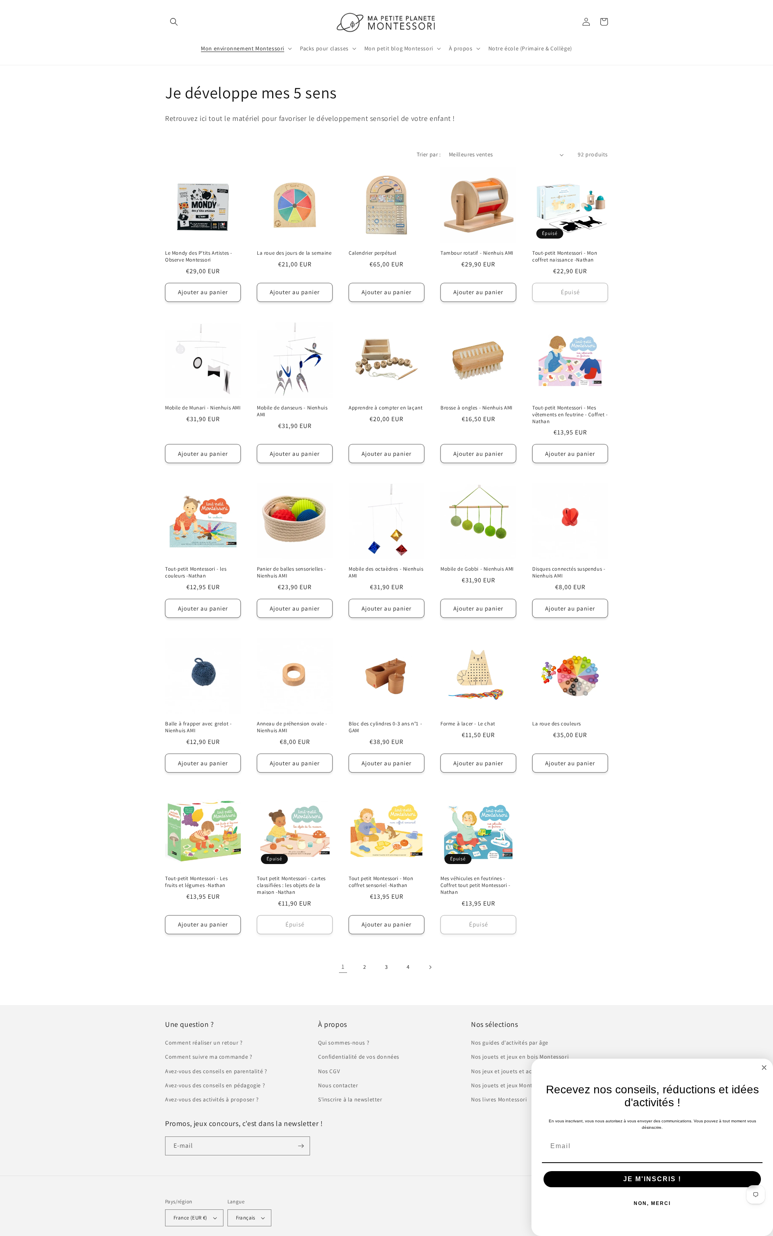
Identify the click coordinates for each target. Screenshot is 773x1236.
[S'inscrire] (301, 1145)
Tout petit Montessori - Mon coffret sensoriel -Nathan (381, 882)
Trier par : (428, 154)
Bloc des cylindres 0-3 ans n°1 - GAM (385, 727)
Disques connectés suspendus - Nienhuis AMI (568, 572)
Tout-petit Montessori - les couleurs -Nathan (195, 572)
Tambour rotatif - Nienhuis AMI (476, 253)
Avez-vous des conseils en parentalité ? (216, 1071)
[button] (174, 22)
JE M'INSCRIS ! (652, 1179)
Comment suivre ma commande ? (208, 1056)
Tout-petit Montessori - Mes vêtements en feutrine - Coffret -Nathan (570, 415)
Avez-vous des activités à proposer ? (212, 1099)
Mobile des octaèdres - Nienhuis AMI (386, 572)
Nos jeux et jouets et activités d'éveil (518, 1071)
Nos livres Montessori (499, 1099)
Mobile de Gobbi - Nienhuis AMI (477, 569)
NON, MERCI (652, 1203)
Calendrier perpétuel (373, 253)
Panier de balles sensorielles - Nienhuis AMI (291, 572)
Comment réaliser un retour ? (204, 1042)
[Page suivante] (430, 967)
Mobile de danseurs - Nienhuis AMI (292, 411)
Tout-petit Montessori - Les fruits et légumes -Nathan (196, 882)
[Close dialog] (764, 1067)
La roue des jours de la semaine (294, 253)
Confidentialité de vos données (358, 1056)
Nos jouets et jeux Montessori (509, 1085)
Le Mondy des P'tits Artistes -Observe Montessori (198, 256)
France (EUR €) (190, 1217)
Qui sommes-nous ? (343, 1042)
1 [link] (343, 966)
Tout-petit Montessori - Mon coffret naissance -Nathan (564, 256)
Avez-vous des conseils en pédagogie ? (215, 1085)
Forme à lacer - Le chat (467, 724)
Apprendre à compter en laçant (385, 408)
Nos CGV (329, 1071)
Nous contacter (338, 1085)
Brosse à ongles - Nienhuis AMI (476, 408)
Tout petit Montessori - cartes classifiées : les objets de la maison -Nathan (291, 885)
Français (245, 1217)
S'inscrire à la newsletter (350, 1099)
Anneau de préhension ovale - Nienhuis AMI (292, 727)
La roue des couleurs (556, 724)
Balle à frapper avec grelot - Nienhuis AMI (198, 727)
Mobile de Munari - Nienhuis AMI (203, 408)
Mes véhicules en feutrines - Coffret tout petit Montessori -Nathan (475, 885)
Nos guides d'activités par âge (509, 1042)
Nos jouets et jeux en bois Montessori (519, 1056)
